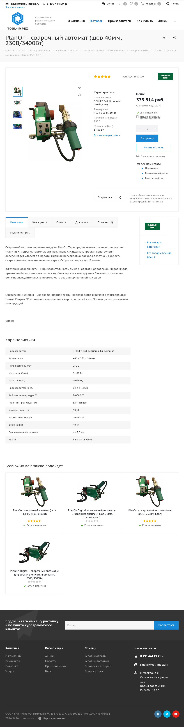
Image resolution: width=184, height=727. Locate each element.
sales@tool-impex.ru (154, 664)
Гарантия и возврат (98, 666)
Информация (54, 648)
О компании (13, 656)
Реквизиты (12, 661)
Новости (50, 661)
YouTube (176, 714)
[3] (102, 76)
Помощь (90, 648)
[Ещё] (174, 20)
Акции (49, 656)
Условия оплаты (95, 656)
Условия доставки (97, 661)
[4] (106, 76)
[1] (95, 76)
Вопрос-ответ (94, 671)
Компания (12, 648)
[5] (109, 76)
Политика (11, 666)
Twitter (167, 714)
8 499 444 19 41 (150, 656)
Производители (55, 666)
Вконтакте (158, 714)
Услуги (9, 671)
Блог (48, 671)
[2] (99, 76)
